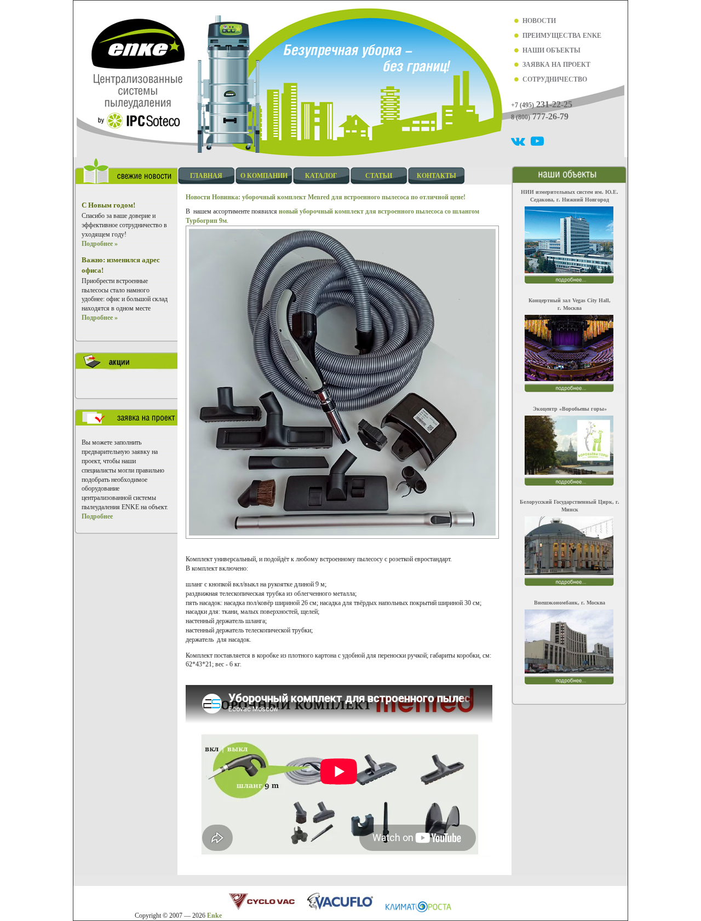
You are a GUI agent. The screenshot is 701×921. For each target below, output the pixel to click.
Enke (214, 915)
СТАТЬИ (378, 176)
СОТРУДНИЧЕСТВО (554, 79)
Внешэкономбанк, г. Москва (569, 603)
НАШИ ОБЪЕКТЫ (551, 50)
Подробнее (97, 516)
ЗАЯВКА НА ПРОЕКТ (556, 64)
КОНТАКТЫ (436, 176)
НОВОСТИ (539, 21)
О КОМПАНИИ (264, 176)
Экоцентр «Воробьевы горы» (570, 409)
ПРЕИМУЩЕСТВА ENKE (561, 35)
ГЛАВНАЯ (206, 176)
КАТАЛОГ (321, 176)
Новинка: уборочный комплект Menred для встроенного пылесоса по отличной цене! (339, 197)
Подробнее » (100, 243)
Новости (198, 197)
